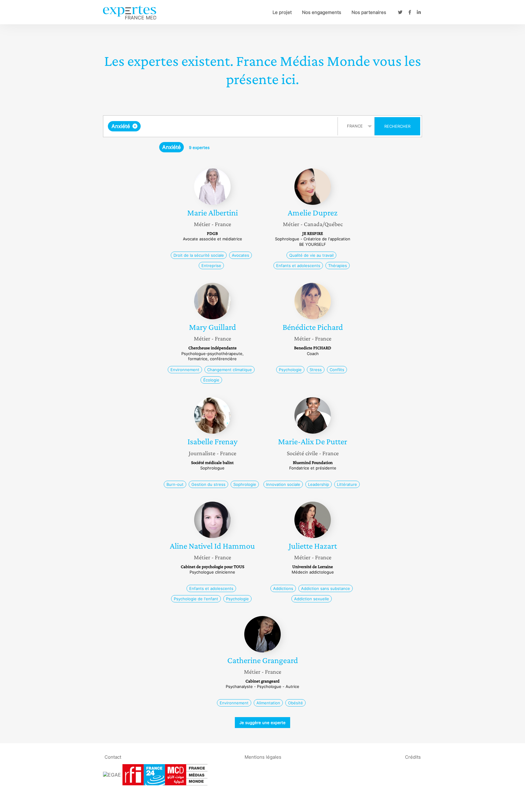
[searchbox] (203, 126)
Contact (113, 757)
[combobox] (221, 126)
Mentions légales (263, 757)
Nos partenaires (369, 12)
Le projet (282, 12)
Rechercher (397, 126)
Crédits (413, 757)
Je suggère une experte (262, 722)
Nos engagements (321, 12)
